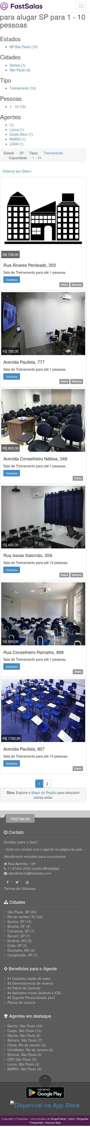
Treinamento (53, 153)
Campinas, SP (18, 931)
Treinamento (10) (23, 88)
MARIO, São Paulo (21, 1068)
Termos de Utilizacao (20, 888)
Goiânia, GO (16, 940)
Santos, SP (15, 921)
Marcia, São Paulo (21, 1025)
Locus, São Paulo (20, 1064)
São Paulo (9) (20, 69)
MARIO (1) (18, 139)
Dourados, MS (18, 950)
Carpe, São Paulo (20, 1030)
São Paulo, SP (18, 911)
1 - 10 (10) (18, 106)
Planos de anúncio (21, 1002)
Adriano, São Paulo (22, 1040)
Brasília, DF (16, 926)
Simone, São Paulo (21, 1054)
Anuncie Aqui (52, 1122)
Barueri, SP (16, 935)
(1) (12, 124)
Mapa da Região (44, 792)
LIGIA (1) (17, 143)
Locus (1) (17, 129)
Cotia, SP (14, 945)
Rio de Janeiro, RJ (21, 916)
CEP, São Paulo (19, 1059)
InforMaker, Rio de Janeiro (27, 1049)
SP (21, 153)
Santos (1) (17, 65)
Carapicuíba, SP (19, 955)
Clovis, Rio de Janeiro (24, 1045)
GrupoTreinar (58, 1119)
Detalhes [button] (12, 280)
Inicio (71, 1119)
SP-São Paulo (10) (24, 46)
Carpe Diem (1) (21, 134)
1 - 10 (36, 157)
